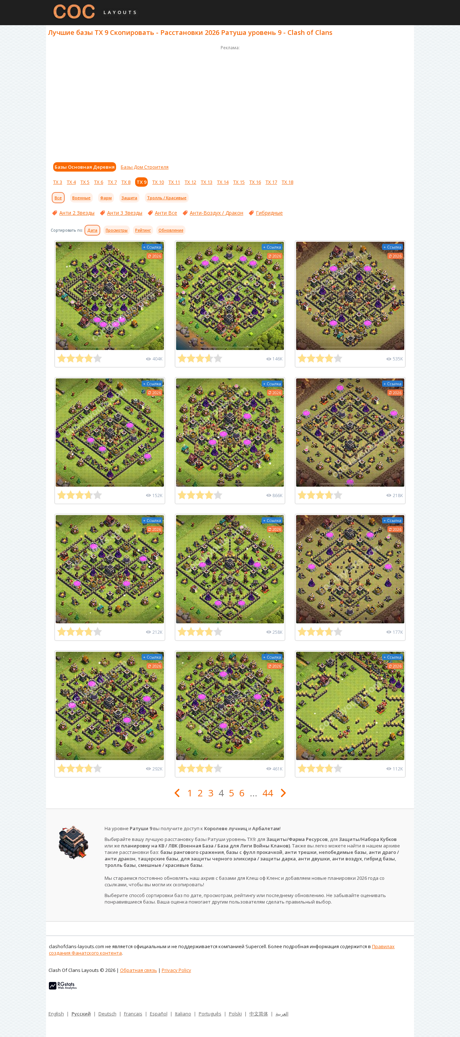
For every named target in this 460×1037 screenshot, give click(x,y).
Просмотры (117, 230)
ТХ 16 (255, 182)
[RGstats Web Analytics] (63, 987)
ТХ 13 (206, 182)
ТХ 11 (174, 182)
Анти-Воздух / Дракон (216, 212)
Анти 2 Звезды (77, 212)
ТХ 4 (71, 182)
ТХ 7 (112, 182)
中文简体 (258, 1013)
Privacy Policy (176, 970)
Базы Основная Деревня (85, 167)
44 (267, 792)
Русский (81, 1013)
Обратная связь (138, 970)
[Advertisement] (230, 102)
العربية (282, 1013)
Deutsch (107, 1013)
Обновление (170, 230)
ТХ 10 (158, 182)
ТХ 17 (271, 182)
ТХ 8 (125, 182)
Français (133, 1013)
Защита (129, 197)
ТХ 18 (287, 182)
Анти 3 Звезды (124, 212)
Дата (92, 230)
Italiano (183, 1013)
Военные (81, 197)
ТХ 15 (239, 182)
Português (210, 1013)
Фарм (106, 197)
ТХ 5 (84, 182)
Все (58, 197)
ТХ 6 (98, 182)
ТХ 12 (190, 182)
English (56, 1013)
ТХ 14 (223, 182)
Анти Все (166, 212)
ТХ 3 (57, 182)
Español (158, 1013)
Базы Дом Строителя (145, 167)
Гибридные (269, 212)
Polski (235, 1013)
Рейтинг (143, 230)
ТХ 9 (141, 182)
